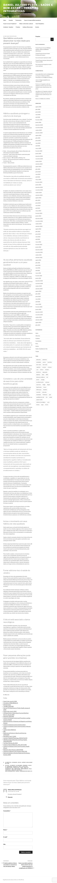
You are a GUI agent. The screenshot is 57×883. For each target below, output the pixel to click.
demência (38, 372)
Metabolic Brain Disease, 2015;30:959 (13, 749)
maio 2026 (38, 114)
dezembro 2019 (39, 312)
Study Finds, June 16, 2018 (10, 701)
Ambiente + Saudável (8, 27)
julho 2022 (38, 231)
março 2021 (38, 273)
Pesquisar (38, 36)
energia (42, 379)
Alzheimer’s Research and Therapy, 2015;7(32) (15, 751)
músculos (44, 392)
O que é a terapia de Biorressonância (32, 20)
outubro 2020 (39, 286)
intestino (45, 389)
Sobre (4, 20)
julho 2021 (38, 262)
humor (44, 387)
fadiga (44, 384)
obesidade (17, 768)
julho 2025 (38, 138)
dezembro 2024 (39, 156)
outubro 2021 (38, 255)
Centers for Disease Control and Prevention (14, 724)
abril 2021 (38, 270)
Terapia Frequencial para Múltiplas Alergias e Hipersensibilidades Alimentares (43, 49)
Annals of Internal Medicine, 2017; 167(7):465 (15, 744)
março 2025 (38, 148)
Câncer (41, 369)
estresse (47, 382)
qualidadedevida (10, 771)
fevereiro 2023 (39, 213)
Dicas (19, 762)
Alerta (37, 333)
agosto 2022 (38, 229)
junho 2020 (38, 296)
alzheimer (19, 765)
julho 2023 (38, 200)
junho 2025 (38, 140)
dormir (37, 379)
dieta (20, 766)
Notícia (37, 346)
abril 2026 (38, 117)
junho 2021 (38, 265)
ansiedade (38, 362)
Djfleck (14, 36)
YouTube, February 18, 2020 (10, 743)
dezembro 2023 (39, 187)
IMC (13, 768)
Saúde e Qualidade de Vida (41, 348)
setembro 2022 (39, 226)
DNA (47, 374)
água (42, 404)
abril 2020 (38, 301)
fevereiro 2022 (39, 244)
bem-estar (38, 364)
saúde (17, 771)
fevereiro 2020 (39, 306)
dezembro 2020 (39, 280)
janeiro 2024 (38, 184)
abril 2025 (38, 145)
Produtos (18, 27)
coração (44, 367)
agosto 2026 (38, 106)
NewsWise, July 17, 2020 (9, 736)
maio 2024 (38, 174)
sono (48, 402)
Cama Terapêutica (40, 23)
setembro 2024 (39, 164)
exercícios (16, 767)
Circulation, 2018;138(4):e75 (10, 703)
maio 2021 (38, 268)
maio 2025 (38, 143)
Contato (37, 27)
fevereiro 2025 (39, 151)
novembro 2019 (39, 314)
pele (50, 394)
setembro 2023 (39, 195)
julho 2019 (38, 325)
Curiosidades (38, 341)
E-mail (5, 837)
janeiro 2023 (38, 216)
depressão (45, 372)
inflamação (38, 389)
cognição (38, 367)
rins (46, 397)
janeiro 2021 (38, 278)
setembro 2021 (39, 257)
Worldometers (7, 704)
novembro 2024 (39, 158)
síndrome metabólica (26, 771)
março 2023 (38, 210)
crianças (50, 367)
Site (4, 844)
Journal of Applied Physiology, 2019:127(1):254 (15, 738)
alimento (13, 765)
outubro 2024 (39, 161)
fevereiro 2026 (39, 119)
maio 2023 (38, 205)
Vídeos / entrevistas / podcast (26, 23)
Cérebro (25, 765)
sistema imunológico (40, 402)
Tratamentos (18, 20)
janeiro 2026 (38, 122)
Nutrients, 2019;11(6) (8, 716)
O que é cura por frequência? (10, 23)
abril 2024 (38, 177)
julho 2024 (38, 169)
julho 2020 (38, 293)
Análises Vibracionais (28, 27)
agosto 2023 (38, 197)
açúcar (44, 362)
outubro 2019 (39, 317)
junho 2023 (38, 203)
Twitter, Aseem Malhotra (9, 729)
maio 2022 (38, 236)
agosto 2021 (38, 260)
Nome (5, 829)
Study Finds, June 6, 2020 (9, 711)
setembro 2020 (39, 288)
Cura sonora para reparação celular (43, 57)
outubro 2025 (39, 130)
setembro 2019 (39, 319)
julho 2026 (38, 109)
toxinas (37, 404)
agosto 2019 (38, 322)
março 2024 (38, 179)
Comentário (7, 811)
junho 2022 (38, 234)
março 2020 (38, 304)
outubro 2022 (39, 223)
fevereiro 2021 (39, 275)
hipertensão (39, 387)
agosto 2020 (38, 291)
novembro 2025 (39, 127)
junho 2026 (38, 112)
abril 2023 (38, 208)
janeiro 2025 (38, 153)
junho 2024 (38, 171)
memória (38, 392)
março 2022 (38, 242)
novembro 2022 (39, 221)
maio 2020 (38, 299)
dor (47, 377)
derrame (9, 766)
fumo (21, 767)
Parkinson (45, 394)
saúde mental (39, 399)
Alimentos (8, 762)
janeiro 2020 (38, 309)
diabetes (15, 766)
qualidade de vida (40, 397)
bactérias (50, 362)
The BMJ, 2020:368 (8, 706)
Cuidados (14, 762)
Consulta (11, 20)
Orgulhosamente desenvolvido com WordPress (13, 879)
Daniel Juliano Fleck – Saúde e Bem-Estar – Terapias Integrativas (28, 8)
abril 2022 (38, 239)
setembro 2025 (39, 132)
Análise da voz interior (45, 98)
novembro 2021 (39, 252)
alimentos (38, 359)
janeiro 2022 (38, 247)
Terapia (37, 351)
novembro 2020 (39, 283)
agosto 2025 (38, 135)
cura (37, 369)
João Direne (38, 91)
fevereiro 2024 (39, 182)
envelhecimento (40, 382)
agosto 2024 (38, 166)
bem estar (45, 364)
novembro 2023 (39, 190)
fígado (48, 384)
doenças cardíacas (40, 377)
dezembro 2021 (39, 249)
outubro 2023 (39, 192)
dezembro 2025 (39, 125)
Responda (10, 797)
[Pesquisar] (52, 39)
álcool (7, 765)
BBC (4, 731)
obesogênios (24, 768)
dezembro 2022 (39, 218)
